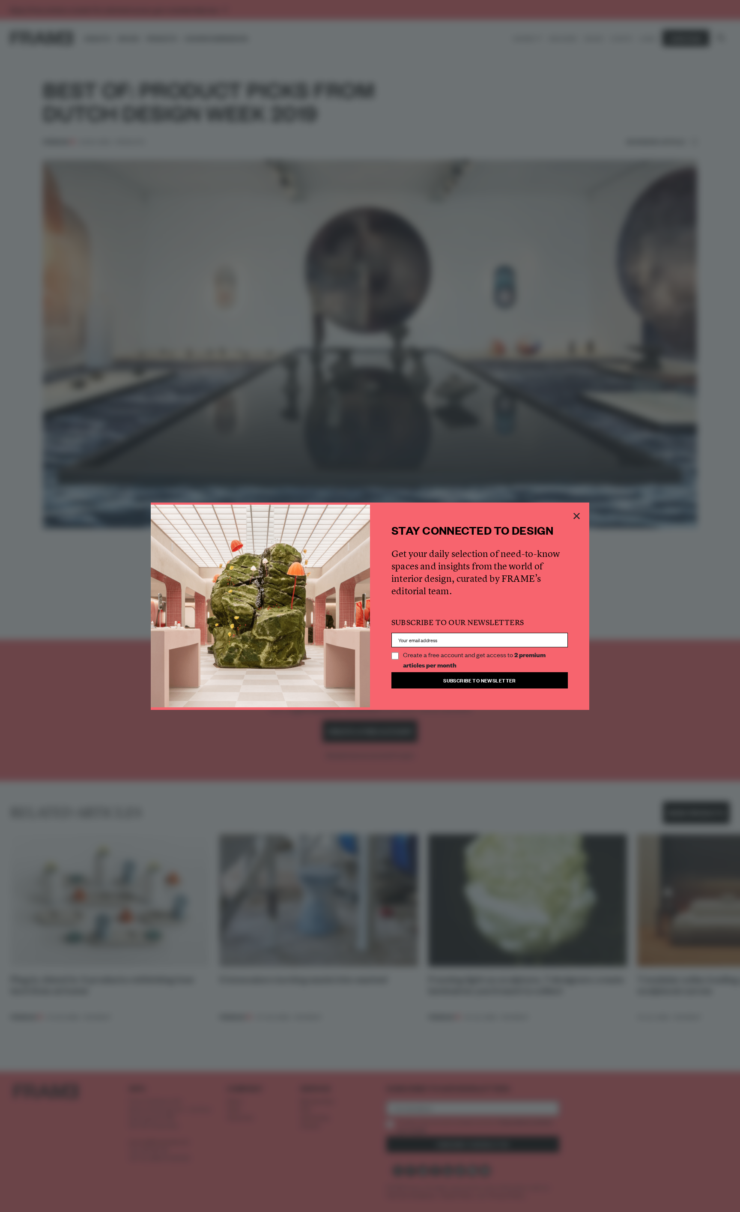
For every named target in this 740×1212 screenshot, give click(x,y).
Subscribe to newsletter (479, 680)
